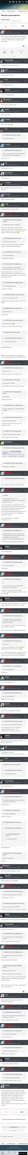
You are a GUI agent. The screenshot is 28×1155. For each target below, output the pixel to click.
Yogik (6, 204)
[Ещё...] (25, 32)
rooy (6, 994)
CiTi (6, 80)
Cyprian (7, 704)
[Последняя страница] (26, 26)
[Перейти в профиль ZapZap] (2, 90)
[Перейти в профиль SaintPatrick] (2, 442)
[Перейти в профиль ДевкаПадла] (2, 173)
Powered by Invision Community (14, 1148)
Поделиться (14, 1127)
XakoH (7, 109)
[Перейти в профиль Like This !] (2, 876)
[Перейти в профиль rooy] (2, 995)
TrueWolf (7, 182)
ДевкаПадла (9, 173)
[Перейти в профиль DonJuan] (2, 195)
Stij (6, 163)
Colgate (7, 1085)
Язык (12, 1147)
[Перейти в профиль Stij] (2, 163)
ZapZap (7, 89)
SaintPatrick (8, 442)
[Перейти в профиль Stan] (2, 70)
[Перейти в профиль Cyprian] (2, 704)
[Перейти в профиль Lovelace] (2, 120)
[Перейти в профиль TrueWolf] (2, 183)
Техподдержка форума (15, 20)
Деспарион (7, 19)
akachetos (8, 99)
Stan (6, 70)
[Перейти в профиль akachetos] (2, 100)
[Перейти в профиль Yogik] (2, 204)
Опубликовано (12, 33)
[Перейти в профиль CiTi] (2, 80)
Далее (22, 26)
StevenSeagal (9, 60)
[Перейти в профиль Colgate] (2, 1086)
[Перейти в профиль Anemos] (2, 866)
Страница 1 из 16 (14, 26)
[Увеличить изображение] (12, 124)
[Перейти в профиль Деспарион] (2, 32)
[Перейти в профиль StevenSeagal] (2, 61)
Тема (16, 1147)
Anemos (7, 865)
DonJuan (7, 194)
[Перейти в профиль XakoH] (2, 110)
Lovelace (7, 119)
